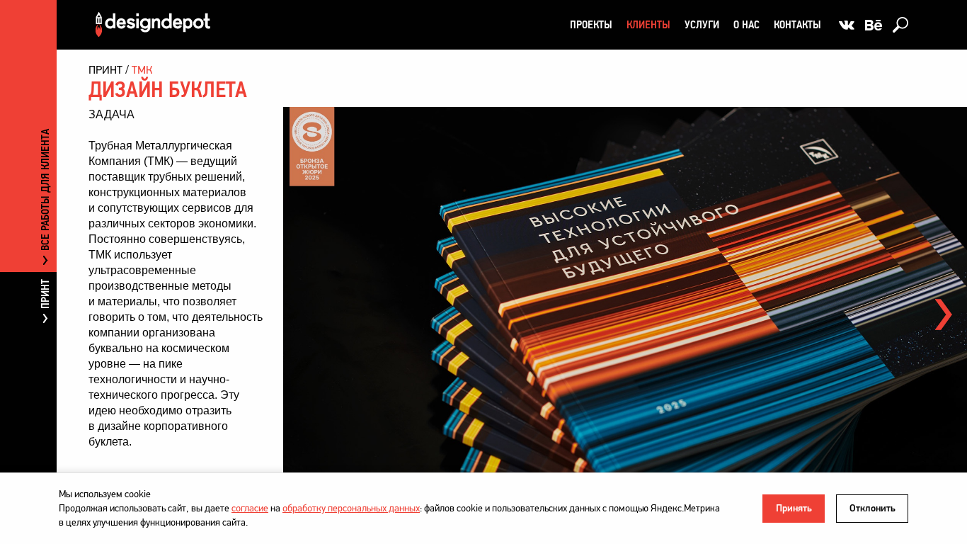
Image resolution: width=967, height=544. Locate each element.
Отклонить (872, 508)
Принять (794, 508)
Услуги (702, 24)
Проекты (591, 24)
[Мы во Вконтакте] (846, 25)
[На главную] (153, 24)
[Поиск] (900, 25)
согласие (249, 508)
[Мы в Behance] (873, 25)
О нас (746, 24)
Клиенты (648, 24)
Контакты (797, 24)
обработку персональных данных (351, 508)
